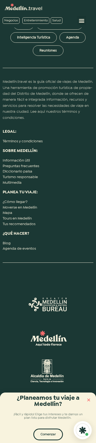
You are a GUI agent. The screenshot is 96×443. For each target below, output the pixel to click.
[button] (89, 400)
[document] (48, 221)
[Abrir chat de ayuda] (83, 430)
